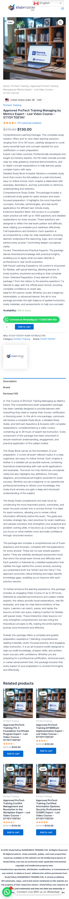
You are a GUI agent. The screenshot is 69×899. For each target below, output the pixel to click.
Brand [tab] (6, 387)
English (44, 3)
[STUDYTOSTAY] (15, 357)
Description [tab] (10, 381)
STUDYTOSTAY (48, 339)
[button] (60, 22)
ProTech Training (20, 86)
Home (6, 86)
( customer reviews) (29, 123)
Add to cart (24, 326)
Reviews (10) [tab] (10, 393)
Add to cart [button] (13, 753)
